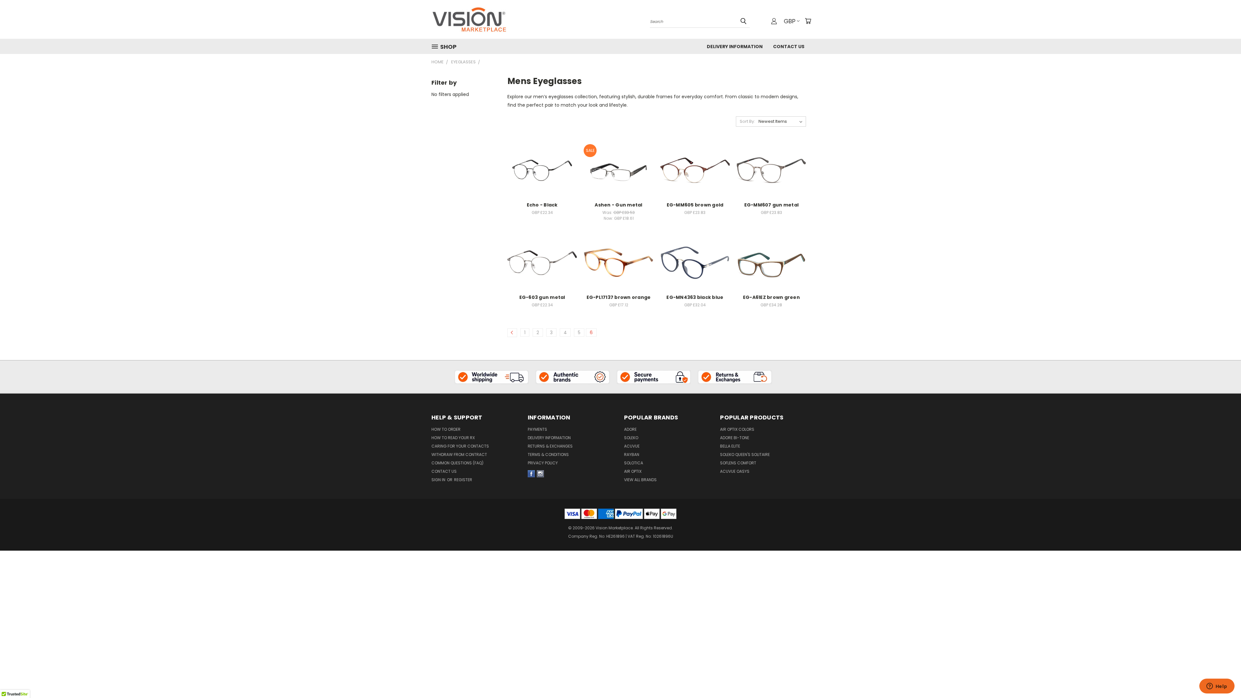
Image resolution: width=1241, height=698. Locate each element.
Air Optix (633, 471)
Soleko (631, 437)
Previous (1224, 666)
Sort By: (747, 121)
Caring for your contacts (460, 446)
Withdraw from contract (459, 454)
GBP (789, 21)
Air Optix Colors (737, 429)
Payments (537, 429)
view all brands (640, 479)
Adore (630, 429)
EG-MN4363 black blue (694, 297)
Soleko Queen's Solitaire (745, 454)
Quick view (542, 163)
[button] (491, 377)
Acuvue (632, 446)
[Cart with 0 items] (808, 21)
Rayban (631, 454)
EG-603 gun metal (542, 297)
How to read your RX (453, 437)
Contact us (444, 471)
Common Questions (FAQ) (457, 463)
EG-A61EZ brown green (771, 297)
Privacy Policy (543, 463)
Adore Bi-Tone (734, 437)
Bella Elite (730, 446)
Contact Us (788, 46)
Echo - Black (542, 205)
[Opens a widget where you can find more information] (1217, 687)
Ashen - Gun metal (618, 205)
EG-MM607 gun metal (771, 205)
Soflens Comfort (738, 463)
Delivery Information (735, 46)
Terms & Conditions (548, 454)
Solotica (633, 463)
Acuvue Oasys (734, 471)
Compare (540, 175)
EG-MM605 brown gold (695, 205)
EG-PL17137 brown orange (619, 297)
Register (463, 479)
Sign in (438, 479)
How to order (446, 429)
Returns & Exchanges (550, 446)
